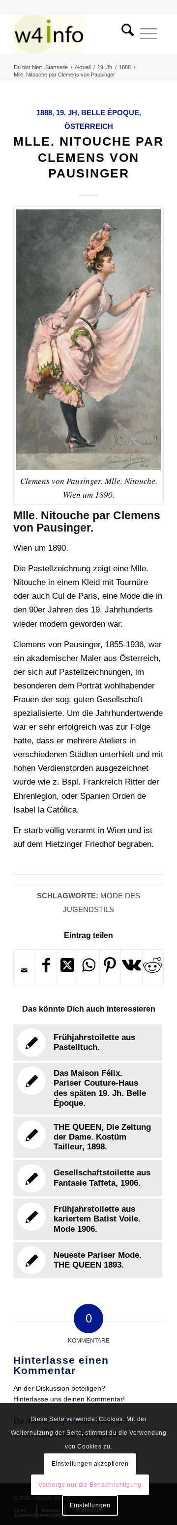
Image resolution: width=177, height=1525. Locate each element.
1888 (44, 112)
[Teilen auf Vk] (131, 967)
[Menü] (149, 33)
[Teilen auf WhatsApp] (88, 967)
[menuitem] (124, 33)
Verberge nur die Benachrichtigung (90, 1484)
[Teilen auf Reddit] (153, 967)
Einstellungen (90, 1505)
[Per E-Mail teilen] (24, 970)
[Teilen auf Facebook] (45, 967)
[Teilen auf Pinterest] (110, 967)
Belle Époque (110, 112)
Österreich (88, 126)
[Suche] (124, 33)
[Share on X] (67, 967)
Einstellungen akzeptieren (90, 1463)
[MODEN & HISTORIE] (73, 33)
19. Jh (66, 112)
